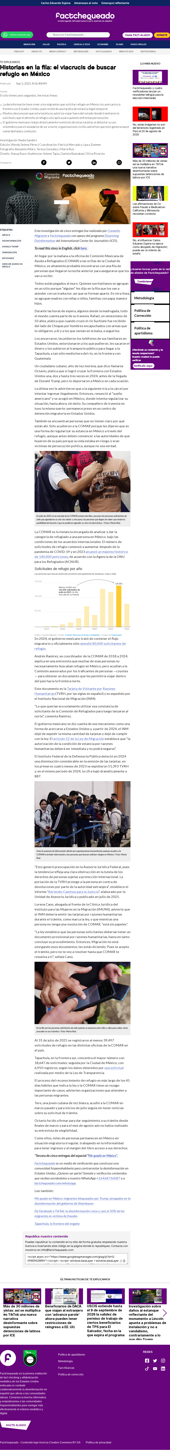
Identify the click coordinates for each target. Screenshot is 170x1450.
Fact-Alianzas (104, 51)
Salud (46, 44)
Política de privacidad (98, 1442)
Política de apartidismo (71, 1354)
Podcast (19, 51)
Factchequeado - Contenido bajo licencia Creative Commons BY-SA (40, 1442)
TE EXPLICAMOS (10, 62)
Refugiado (8, 258)
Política (61, 44)
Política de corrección (71, 1374)
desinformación (11, 241)
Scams (119, 44)
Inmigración (9, 252)
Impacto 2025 (126, 51)
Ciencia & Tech (82, 44)
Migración (29, 44)
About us (36, 51)
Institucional (148, 51)
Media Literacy (57, 51)
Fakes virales (138, 44)
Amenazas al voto (86, 3)
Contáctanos (145, 281)
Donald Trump (10, 246)
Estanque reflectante (115, 3)
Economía (102, 44)
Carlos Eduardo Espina (56, 3)
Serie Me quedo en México (12, 265)
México (6, 235)
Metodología (81, 51)
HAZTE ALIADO (16, 1425)
